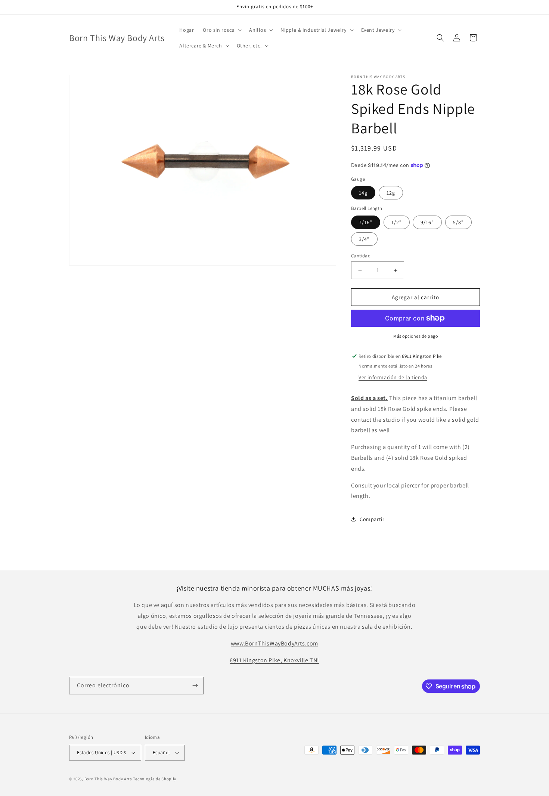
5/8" (458, 222)
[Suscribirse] (195, 685)
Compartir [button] (372, 519)
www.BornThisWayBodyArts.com (274, 643)
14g (363, 192)
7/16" (365, 222)
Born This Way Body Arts (108, 778)
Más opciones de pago (415, 336)
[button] (221, 30)
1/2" (396, 222)
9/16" (427, 222)
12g (391, 192)
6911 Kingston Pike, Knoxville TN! (274, 660)
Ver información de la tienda (393, 377)
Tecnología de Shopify (154, 778)
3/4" (364, 239)
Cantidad (360, 256)
